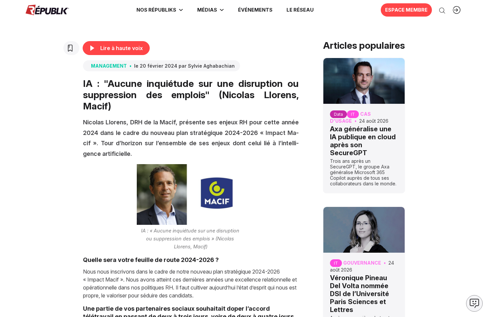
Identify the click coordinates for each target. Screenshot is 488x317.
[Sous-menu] (181, 10)
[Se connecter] (456, 10)
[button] (255, 10)
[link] (160, 10)
